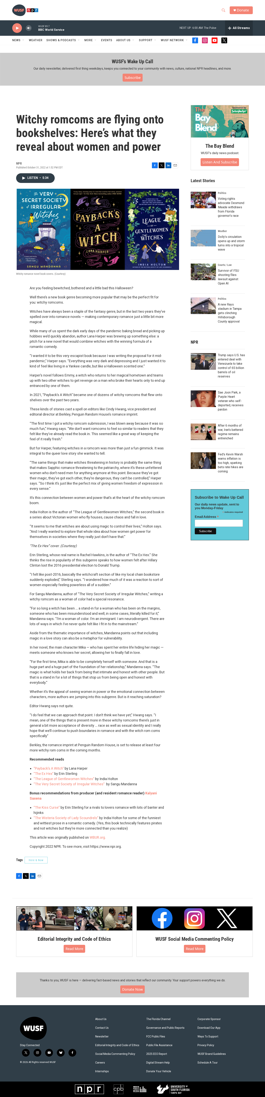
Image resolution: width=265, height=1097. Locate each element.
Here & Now (36, 860)
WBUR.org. (98, 837)
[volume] (28, 28)
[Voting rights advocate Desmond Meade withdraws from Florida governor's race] (203, 200)
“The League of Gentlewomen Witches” (64, 779)
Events (106, 40)
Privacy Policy (205, 1045)
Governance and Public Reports (165, 1027)
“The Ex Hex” (44, 774)
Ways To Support (207, 1036)
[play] (17, 28)
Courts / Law (225, 264)
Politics (222, 193)
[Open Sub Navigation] (23, 40)
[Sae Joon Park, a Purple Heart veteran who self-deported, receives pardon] (203, 398)
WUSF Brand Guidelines (211, 1054)
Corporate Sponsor (209, 1019)
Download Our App (208, 1027)
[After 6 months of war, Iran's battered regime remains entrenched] (203, 431)
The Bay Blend (219, 146)
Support (145, 40)
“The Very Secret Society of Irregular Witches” (69, 784)
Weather (35, 40)
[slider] (35, 28)
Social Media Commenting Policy (115, 1054)
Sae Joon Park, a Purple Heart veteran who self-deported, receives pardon (230, 401)
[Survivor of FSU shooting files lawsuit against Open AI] (203, 272)
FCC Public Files (155, 1036)
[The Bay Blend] (220, 121)
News (16, 40)
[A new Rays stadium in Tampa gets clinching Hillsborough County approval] (203, 305)
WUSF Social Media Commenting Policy (194, 939)
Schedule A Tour (207, 1062)
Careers (100, 1062)
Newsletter (102, 1036)
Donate (243, 10)
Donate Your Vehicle (158, 1071)
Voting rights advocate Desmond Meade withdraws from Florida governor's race (231, 207)
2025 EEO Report (156, 1054)
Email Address (207, 517)
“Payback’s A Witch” (49, 768)
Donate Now (132, 989)
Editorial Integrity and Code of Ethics (74, 939)
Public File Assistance (159, 1045)
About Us (101, 1019)
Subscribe (133, 77)
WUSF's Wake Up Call (132, 61)
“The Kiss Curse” (47, 807)
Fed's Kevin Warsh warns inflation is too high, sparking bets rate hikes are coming (230, 462)
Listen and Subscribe (220, 162)
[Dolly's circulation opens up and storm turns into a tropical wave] (203, 238)
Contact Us (102, 1027)
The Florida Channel (158, 1019)
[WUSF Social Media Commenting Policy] (195, 918)
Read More (74, 948)
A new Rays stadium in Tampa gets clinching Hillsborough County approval (230, 313)
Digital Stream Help (158, 1062)
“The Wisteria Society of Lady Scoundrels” (66, 818)
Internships (102, 1071)
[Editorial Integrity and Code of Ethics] (74, 918)
